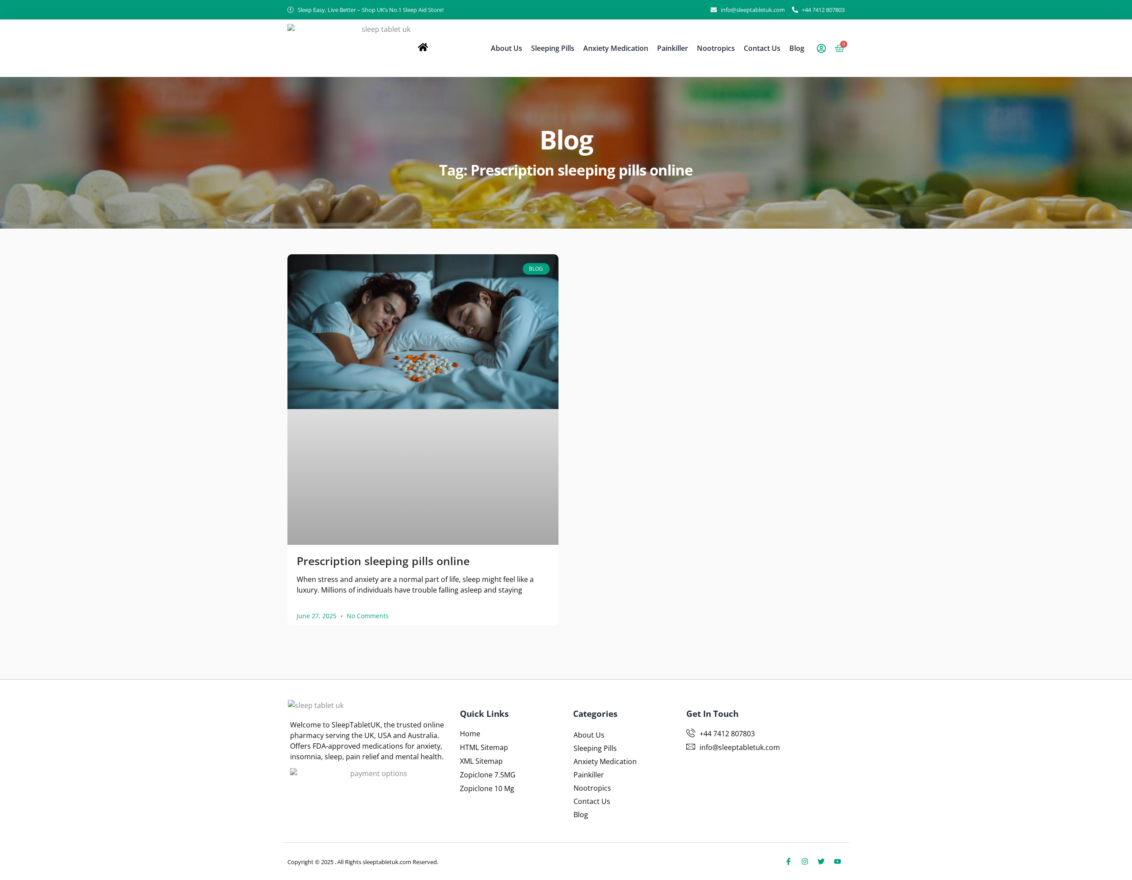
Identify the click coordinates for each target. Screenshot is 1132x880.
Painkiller (672, 48)
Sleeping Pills (552, 48)
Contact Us (762, 48)
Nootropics (716, 48)
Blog (796, 48)
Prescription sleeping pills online (383, 560)
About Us (506, 48)
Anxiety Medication (615, 48)
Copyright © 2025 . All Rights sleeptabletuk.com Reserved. (362, 862)
